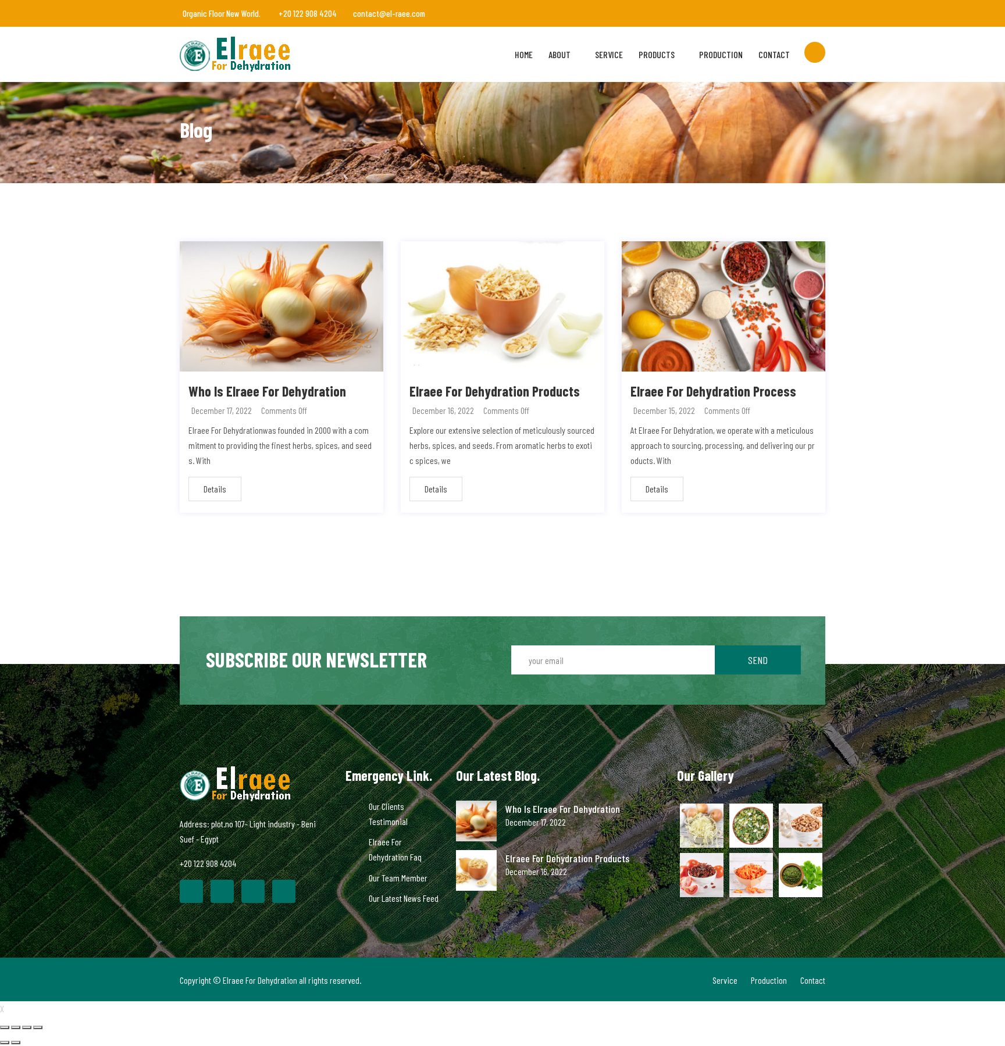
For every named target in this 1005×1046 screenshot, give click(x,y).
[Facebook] (191, 891)
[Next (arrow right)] (15, 1042)
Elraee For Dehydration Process (713, 391)
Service (609, 54)
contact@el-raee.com (389, 13)
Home (524, 54)
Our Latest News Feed (404, 898)
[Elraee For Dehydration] (254, 54)
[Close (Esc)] (4, 1027)
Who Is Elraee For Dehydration (267, 391)
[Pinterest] (253, 891)
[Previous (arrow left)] (4, 1042)
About (559, 54)
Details (215, 488)
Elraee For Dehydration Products (494, 391)
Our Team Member (398, 877)
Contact (774, 54)
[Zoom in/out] (37, 1027)
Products (657, 54)
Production (721, 54)
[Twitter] (222, 891)
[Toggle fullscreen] (26, 1027)
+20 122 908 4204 (307, 13)
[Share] (15, 1027)
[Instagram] (283, 891)
